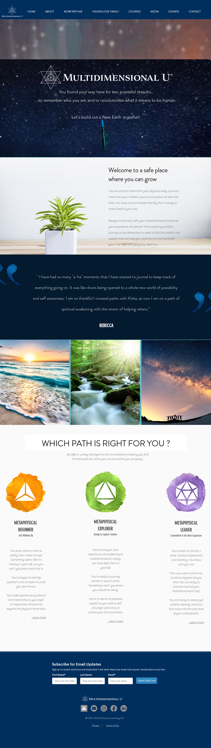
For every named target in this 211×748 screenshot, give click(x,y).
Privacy (96, 725)
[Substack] (84, 708)
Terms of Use (112, 725)
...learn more (38, 617)
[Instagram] (104, 708)
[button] (73, 11)
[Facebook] (113, 708)
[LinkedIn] (123, 708)
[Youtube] (94, 708)
